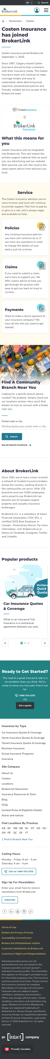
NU (44, 828)
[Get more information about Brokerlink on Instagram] (24, 911)
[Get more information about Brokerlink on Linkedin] (11, 911)
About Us (7, 773)
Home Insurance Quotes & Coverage (23, 737)
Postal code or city (12, 421)
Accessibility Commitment (17, 938)
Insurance (7, 759)
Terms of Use (9, 927)
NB (21, 828)
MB (15, 828)
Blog (4, 799)
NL (26, 828)
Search (14, 436)
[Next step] (44, 643)
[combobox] (25, 427)
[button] (29, 2)
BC (9, 828)
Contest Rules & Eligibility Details (22, 810)
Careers (6, 778)
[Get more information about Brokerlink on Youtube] (17, 911)
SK (20, 832)
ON (3, 832)
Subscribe (9, 899)
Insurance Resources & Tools (19, 794)
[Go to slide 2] (25, 643)
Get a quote (37, 664)
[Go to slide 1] (21, 643)
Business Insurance (13, 748)
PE (9, 832)
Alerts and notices (12, 815)
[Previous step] (5, 643)
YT (26, 832)
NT (32, 828)
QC (15, 832)
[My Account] (36, 10)
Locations (7, 783)
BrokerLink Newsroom (15, 789)
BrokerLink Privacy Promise (17, 932)
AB (3, 828)
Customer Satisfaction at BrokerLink (22, 948)
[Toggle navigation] (46, 10)
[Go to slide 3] (28, 643)
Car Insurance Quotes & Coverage (22, 732)
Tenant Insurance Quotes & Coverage (24, 743)
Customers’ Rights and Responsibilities (24, 953)
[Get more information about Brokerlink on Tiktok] (30, 911)
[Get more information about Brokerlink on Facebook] (4, 911)
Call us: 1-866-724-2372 (21, 871)
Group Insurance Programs (18, 753)
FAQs (5, 805)
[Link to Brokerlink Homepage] (3, 21)
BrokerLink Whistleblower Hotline (21, 943)
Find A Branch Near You (18, 839)
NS (38, 828)
